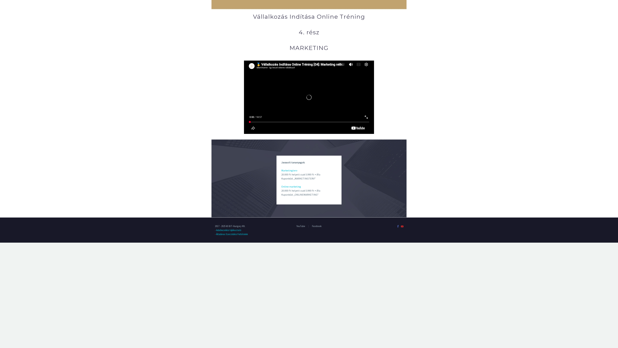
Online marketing (291, 186)
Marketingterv (289, 170)
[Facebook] (398, 226)
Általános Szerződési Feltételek (232, 234)
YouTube (300, 226)
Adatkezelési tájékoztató (228, 230)
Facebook (317, 226)
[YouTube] (402, 226)
